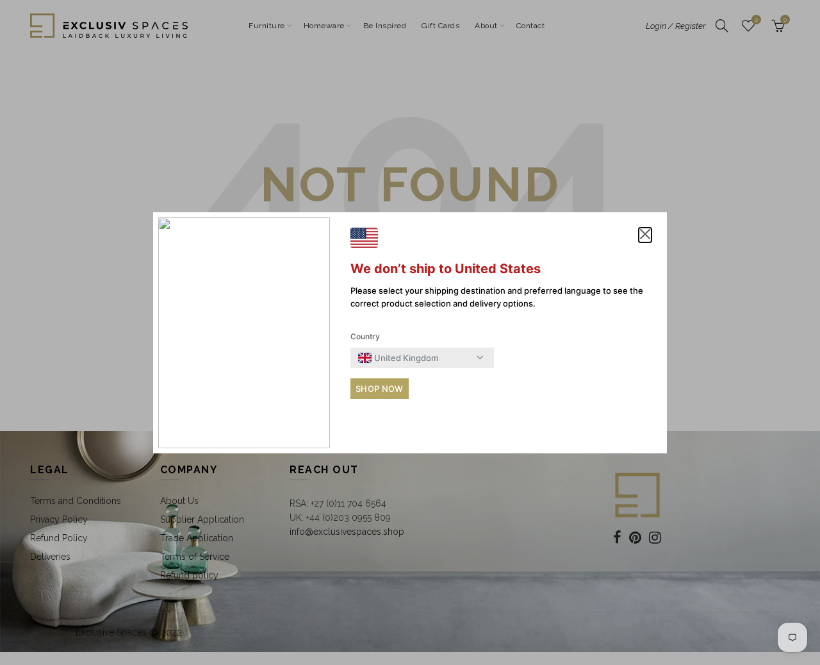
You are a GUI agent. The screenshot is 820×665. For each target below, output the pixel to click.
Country (365, 336)
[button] (645, 235)
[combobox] (398, 357)
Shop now (379, 388)
